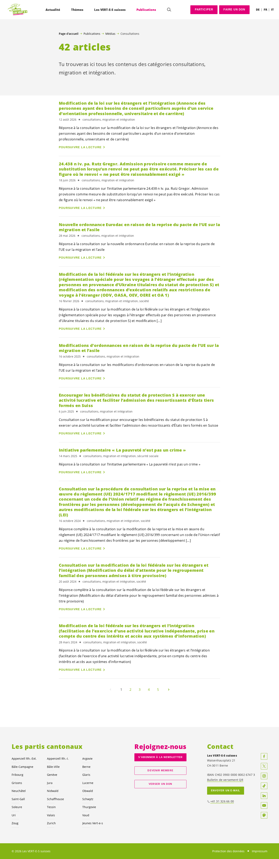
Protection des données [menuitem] (228, 851)
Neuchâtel (19, 791)
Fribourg (17, 775)
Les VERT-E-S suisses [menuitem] (110, 10)
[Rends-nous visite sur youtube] (264, 805)
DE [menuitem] (258, 9)
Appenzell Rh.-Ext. (24, 758)
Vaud (85, 815)
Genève (52, 775)
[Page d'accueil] (17, 9)
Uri (14, 815)
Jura (49, 783)
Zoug (15, 823)
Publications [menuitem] (146, 10)
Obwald (87, 791)
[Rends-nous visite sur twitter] (264, 766)
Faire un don (234, 9)
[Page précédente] (110, 689)
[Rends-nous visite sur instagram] (264, 776)
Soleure (17, 807)
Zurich (51, 823)
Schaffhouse (55, 799)
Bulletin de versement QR (225, 780)
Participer (204, 9)
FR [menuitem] (265, 9)
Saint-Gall (18, 799)
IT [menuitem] (272, 9)
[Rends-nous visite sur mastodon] (264, 815)
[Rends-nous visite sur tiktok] (264, 786)
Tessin (51, 807)
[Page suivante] (168, 689)
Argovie (87, 758)
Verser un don (160, 784)
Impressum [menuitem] (259, 851)
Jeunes (92, 823)
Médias (110, 33)
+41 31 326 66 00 (222, 801)
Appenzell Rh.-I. (58, 758)
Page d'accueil (68, 33)
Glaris (86, 775)
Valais (51, 815)
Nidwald (52, 791)
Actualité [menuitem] (53, 10)
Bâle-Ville (53, 767)
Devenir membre (160, 770)
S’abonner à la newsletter (160, 757)
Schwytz (87, 799)
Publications (92, 33)
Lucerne (87, 783)
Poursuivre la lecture (80, 147)
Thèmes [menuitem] (77, 10)
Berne (86, 767)
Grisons (17, 783)
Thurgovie (89, 807)
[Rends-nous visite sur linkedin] (264, 795)
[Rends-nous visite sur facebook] (264, 756)
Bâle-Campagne (22, 767)
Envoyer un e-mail (225, 790)
